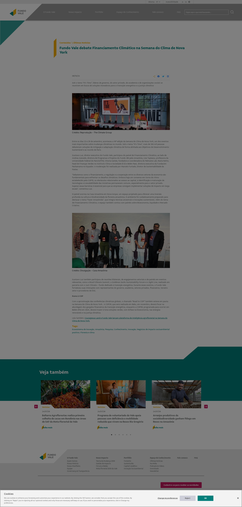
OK (205, 498)
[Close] (238, 498)
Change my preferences (168, 498)
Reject (187, 498)
